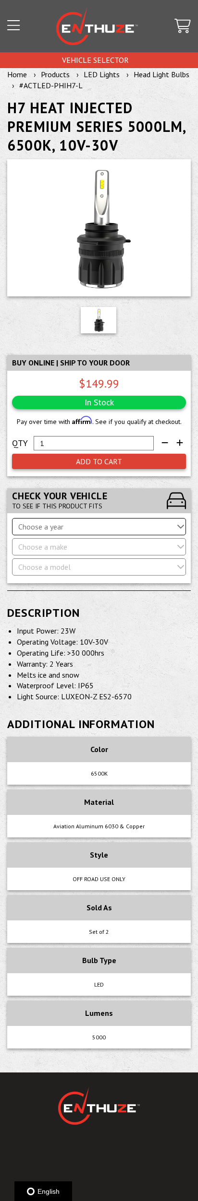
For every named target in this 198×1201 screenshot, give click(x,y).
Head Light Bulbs (161, 74)
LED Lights (102, 74)
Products (55, 74)
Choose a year (40, 526)
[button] (13, 26)
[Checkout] (182, 26)
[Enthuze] (97, 26)
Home (17, 74)
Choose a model (44, 567)
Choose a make (42, 547)
